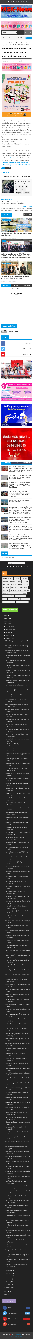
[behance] (21, 1)
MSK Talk (19, 602)
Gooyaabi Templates (16, 1337)
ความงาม (6, 584)
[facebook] (6, 1)
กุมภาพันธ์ (9, 1285)
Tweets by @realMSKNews (8, 557)
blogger (5, 285)
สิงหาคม (8, 638)
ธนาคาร (13, 587)
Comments (27, 463)
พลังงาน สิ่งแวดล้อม (23, 590)
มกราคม (8, 1287)
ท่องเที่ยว (4, 241)
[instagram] (24, 1)
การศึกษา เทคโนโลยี (9, 581)
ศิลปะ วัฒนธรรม (20, 596)
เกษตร (19, 581)
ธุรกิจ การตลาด (22, 587)
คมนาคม (25, 581)
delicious (22, 190)
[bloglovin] (14, 1)
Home (3, 43)
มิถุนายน (8, 1273)
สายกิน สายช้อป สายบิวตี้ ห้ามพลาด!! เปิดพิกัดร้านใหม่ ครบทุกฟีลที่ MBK (16, 234)
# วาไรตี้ (8, 168)
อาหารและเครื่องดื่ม (14, 599)
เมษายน (8, 1279)
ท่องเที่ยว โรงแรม (23, 584)
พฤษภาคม (9, 1276)
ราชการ (12, 593)
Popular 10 (6, 463)
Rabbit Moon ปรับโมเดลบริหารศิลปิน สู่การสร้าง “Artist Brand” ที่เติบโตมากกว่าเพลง (15, 277)
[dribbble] (16, 1)
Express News (20, 38)
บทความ (5, 590)
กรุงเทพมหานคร (7, 578)
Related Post (6, 215)
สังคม (4, 599)
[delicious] (26, 1)
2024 (6, 621)
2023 (6, 624)
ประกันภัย (13, 590)
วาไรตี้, (20, 61)
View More (29, 214)
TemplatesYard (17, 1334)
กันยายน (8, 635)
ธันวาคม (8, 626)
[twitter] (9, 1)
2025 (6, 618)
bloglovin (18, 192)
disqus (16, 285)
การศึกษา (24, 578)
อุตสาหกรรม (25, 599)
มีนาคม (8, 1282)
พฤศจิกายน (9, 629)
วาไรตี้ (8, 43)
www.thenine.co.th (13, 158)
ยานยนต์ (5, 593)
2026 (6, 615)
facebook (27, 285)
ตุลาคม (8, 632)
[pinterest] (11, 1)
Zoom (16, 463)
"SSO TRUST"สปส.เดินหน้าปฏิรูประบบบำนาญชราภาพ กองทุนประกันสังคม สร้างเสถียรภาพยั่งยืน (20, 477)
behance (26, 192)
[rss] (19, 1)
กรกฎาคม (8, 1270)
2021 (6, 1294)
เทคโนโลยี (6, 587)
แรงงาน (5, 596)
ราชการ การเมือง (22, 593)
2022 (6, 1291)
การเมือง (17, 578)
